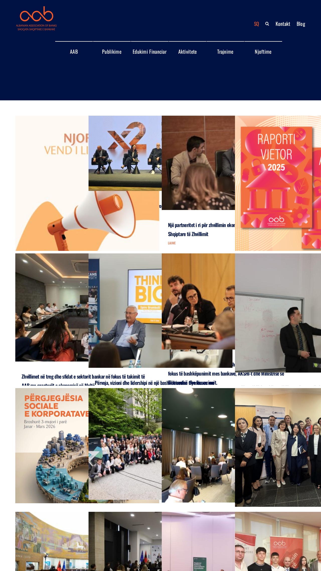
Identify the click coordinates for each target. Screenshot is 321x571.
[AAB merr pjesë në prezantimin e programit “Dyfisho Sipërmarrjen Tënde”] (160, 153)
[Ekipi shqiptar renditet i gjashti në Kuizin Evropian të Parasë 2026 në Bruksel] (160, 444)
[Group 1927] (36, 8)
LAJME (172, 242)
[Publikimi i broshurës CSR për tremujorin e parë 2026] (87, 445)
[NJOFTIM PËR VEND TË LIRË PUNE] (87, 206)
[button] (267, 24)
